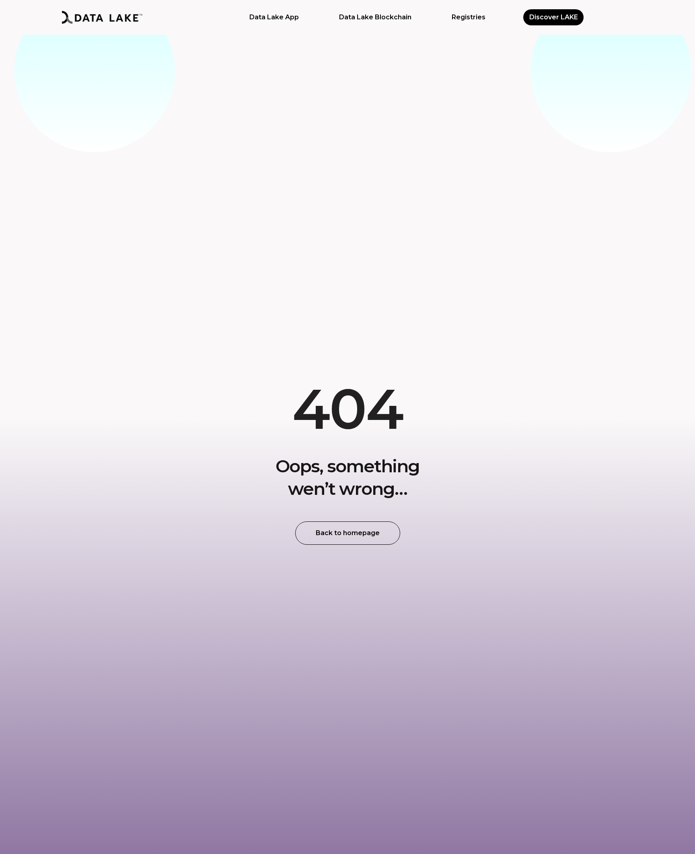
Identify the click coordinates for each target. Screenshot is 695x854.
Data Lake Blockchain (375, 17)
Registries (468, 17)
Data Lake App (274, 17)
